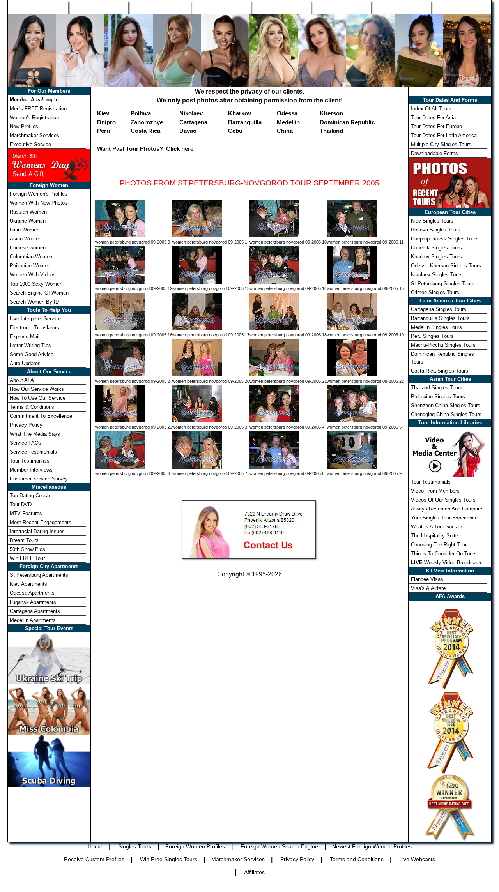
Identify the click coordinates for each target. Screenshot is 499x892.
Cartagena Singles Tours (438, 309)
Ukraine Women (28, 221)
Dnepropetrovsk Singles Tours (445, 239)
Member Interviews (31, 470)
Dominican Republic (347, 122)
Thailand (331, 130)
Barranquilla (245, 122)
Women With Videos (33, 274)
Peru (103, 130)
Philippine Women (30, 265)
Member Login (461, 7)
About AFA (22, 380)
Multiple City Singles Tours (441, 144)
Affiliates (254, 872)
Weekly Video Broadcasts (447, 562)
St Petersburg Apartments (39, 575)
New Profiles (280, 7)
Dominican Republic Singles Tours (442, 357)
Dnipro (106, 122)
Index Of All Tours (431, 108)
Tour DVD (21, 504)
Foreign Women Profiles (159, 7)
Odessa (287, 113)
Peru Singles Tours (432, 336)
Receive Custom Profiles (94, 859)
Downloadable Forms (434, 153)
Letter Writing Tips (30, 345)
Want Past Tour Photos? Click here (145, 148)
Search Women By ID (34, 302)
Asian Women (25, 239)
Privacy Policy (26, 425)
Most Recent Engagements (40, 522)
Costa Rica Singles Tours (439, 371)
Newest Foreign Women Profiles (372, 846)
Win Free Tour (400, 7)
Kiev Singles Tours (432, 221)
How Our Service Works (37, 389)
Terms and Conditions (357, 859)
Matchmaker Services (34, 135)
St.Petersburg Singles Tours (442, 283)
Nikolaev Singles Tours (437, 274)
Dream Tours (24, 540)
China (285, 130)
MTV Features (26, 513)
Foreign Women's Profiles (38, 194)
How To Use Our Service (37, 398)
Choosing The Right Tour (439, 545)
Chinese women (28, 248)
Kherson (331, 113)
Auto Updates (25, 363)
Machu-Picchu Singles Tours (443, 345)
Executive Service (30, 144)
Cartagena (193, 122)
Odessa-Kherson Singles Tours (446, 265)
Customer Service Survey (39, 479)
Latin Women (24, 230)
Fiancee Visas (427, 579)
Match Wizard (340, 7)
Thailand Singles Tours (436, 387)
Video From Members (435, 491)
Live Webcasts (417, 859)
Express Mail (24, 336)
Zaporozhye (147, 122)
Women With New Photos (38, 203)
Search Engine (220, 7)
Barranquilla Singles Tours (440, 318)
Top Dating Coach (30, 495)
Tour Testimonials (30, 461)
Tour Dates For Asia (433, 117)
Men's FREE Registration (38, 108)
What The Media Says (35, 434)
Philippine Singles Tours (438, 396)
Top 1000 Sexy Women (36, 284)
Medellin (288, 122)
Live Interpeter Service (35, 318)
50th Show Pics (27, 549)
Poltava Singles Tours (435, 230)
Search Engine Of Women (39, 293)
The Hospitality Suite (434, 536)
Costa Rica (145, 130)
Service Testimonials (33, 452)
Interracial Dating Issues (37, 531)
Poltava (141, 113)
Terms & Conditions (32, 407)
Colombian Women (31, 257)
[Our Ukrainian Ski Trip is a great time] (49, 657)
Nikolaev (191, 113)
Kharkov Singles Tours (436, 257)
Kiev (103, 113)
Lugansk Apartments (33, 602)
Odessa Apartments (32, 593)
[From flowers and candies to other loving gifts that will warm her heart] (49, 164)
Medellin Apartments (33, 620)
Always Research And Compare (446, 509)
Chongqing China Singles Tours (446, 414)
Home (38, 7)
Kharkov (239, 113)
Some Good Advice (31, 354)
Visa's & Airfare (428, 588)
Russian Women (28, 212)
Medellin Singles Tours (436, 327)
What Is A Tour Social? (436, 527)
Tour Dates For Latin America (444, 135)
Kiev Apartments (28, 584)
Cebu (235, 130)
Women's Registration (34, 117)
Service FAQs (25, 443)
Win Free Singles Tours (168, 859)
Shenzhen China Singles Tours (445, 405)
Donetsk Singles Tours (436, 248)
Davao (187, 130)
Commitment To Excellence (41, 416)
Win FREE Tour (27, 558)
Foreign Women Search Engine (279, 846)
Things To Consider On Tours (444, 553)
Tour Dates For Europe (436, 126)
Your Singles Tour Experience (444, 518)
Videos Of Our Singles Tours (443, 500)
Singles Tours (98, 7)
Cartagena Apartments (35, 611)
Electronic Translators (34, 327)
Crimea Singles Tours (435, 292)
